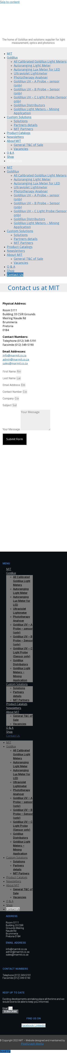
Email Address (12, 385)
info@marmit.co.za (14, 355)
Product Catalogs (19, 247)
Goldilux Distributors (29, 105)
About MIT (14, 141)
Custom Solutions (19, 117)
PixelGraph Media (32, 1044)
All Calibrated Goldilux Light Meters (40, 61)
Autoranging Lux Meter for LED (37, 69)
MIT (10, 167)
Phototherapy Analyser (31, 77)
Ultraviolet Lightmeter (30, 73)
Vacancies (21, 149)
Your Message (12, 429)
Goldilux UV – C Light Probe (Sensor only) (40, 99)
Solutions (21, 121)
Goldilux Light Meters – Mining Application (36, 111)
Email (5, 1008)
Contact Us (14, 161)
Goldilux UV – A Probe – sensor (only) (36, 83)
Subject (7, 405)
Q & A (11, 267)
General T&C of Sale (28, 145)
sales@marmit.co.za (15, 363)
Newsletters (16, 251)
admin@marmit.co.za (16, 359)
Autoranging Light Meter (32, 65)
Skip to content (10, 2)
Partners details (25, 125)
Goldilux (12, 57)
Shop (10, 270)
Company (8, 398)
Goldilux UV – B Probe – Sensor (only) (37, 91)
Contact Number (13, 391)
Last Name (9, 378)
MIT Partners (23, 243)
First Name (9, 371)
